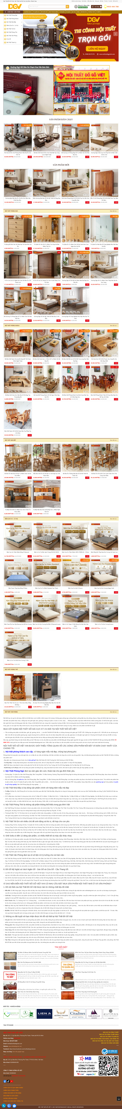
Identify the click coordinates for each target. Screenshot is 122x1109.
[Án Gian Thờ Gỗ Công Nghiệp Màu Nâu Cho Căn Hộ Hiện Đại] (46, 700)
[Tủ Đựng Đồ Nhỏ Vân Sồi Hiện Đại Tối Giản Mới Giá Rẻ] (18, 242)
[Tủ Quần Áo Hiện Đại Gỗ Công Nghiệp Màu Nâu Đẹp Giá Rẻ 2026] (104, 137)
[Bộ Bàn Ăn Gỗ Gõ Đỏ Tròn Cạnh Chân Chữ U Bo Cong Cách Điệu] (104, 471)
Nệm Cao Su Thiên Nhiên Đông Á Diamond (18, 552)
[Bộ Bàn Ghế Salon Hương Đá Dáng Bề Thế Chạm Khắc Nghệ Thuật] (18, 356)
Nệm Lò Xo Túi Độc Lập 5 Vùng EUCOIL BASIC (46, 552)
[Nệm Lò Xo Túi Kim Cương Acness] (104, 622)
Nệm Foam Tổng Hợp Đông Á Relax (17, 588)
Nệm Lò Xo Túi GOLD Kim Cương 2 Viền (18, 660)
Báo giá (97, 1)
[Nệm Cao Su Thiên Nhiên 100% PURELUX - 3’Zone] (75, 550)
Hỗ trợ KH (115, 1)
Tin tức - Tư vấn (108, 1)
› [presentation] (115, 33)
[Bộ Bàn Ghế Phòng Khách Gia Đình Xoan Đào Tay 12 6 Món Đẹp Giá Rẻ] (75, 392)
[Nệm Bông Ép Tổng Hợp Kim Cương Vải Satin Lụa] (104, 550)
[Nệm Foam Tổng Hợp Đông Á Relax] (18, 586)
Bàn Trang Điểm (53, 12)
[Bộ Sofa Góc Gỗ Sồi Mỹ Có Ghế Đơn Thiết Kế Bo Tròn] (47, 137)
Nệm (78, 12)
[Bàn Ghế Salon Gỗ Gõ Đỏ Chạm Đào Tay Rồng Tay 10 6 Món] (18, 428)
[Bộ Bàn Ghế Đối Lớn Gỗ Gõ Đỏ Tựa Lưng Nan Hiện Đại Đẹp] (75, 137)
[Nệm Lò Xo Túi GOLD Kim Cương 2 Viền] (18, 658)
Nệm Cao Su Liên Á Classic (75, 588)
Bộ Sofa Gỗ (44, 12)
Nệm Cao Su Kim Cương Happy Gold (104, 588)
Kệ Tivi (73, 12)
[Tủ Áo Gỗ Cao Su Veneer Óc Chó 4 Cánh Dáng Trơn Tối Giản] (46, 278)
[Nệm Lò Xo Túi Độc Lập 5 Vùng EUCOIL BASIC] (46, 550)
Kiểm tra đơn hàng (76, 1)
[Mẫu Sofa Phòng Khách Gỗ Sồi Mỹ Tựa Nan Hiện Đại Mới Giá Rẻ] (18, 183)
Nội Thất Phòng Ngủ (12, 15)
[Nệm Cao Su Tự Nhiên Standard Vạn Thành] (46, 586)
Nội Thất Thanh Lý (11, 42)
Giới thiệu (84, 1)
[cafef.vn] (94, 1014)
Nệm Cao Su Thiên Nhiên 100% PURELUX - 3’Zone (75, 552)
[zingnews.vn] (77, 1014)
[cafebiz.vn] (111, 1014)
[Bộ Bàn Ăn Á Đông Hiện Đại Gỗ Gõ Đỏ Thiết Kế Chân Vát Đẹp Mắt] (75, 471)
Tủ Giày (68, 12)
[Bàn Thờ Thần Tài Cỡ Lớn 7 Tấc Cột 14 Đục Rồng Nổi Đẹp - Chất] (18, 700)
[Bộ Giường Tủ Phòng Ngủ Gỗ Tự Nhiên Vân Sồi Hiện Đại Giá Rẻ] (18, 314)
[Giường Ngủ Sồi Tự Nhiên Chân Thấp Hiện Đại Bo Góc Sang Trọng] (104, 278)
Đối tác (101, 1)
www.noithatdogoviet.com (15, 1046)
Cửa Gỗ (9, 39)
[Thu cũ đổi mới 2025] (71, 37)
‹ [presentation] (26, 33)
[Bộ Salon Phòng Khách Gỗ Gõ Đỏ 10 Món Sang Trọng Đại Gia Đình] (18, 137)
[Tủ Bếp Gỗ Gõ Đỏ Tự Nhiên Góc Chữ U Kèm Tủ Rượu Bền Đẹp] (18, 507)
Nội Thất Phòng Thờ (12, 32)
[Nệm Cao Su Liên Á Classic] (75, 586)
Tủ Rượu (62, 12)
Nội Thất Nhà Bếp (11, 22)
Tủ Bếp (98, 12)
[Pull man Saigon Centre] (44, 1014)
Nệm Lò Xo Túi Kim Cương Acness (104, 624)
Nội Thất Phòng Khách (12, 18)
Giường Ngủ (27, 12)
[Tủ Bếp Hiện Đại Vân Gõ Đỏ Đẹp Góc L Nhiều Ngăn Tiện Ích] (46, 507)
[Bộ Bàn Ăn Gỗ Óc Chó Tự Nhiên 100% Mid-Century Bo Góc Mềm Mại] (75, 183)
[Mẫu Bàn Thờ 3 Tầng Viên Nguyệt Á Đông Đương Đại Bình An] (104, 183)
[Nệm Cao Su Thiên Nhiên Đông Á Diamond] (18, 550)
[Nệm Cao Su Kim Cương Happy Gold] (104, 586)
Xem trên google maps (18, 1051)
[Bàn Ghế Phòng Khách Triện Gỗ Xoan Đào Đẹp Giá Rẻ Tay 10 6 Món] (104, 392)
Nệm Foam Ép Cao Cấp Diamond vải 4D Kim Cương (18, 624)
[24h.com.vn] (61, 1014)
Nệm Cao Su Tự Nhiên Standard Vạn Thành (46, 588)
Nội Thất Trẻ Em (11, 29)
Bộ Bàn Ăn (84, 12)
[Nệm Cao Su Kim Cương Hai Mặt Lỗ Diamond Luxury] (46, 622)
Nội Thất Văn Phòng (12, 35)
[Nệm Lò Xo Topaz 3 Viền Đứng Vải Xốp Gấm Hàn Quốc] (75, 622)
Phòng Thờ (91, 12)
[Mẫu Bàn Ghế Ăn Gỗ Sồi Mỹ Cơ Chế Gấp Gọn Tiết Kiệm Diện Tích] (46, 471)
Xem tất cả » (113, 211)
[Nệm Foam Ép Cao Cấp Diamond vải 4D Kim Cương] (18, 622)
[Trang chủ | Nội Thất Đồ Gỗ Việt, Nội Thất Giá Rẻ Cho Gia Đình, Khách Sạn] (15, 9)
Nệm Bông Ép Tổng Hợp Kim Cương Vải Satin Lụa (104, 552)
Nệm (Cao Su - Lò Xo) (12, 25)
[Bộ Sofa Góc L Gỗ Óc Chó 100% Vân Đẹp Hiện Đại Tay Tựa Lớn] (47, 183)
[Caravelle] (28, 1014)
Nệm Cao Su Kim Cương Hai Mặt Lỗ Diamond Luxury (46, 624)
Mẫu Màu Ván (90, 1)
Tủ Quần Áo (36, 12)
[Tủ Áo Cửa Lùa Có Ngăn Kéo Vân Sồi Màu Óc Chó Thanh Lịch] (18, 278)
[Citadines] (11, 1014)
